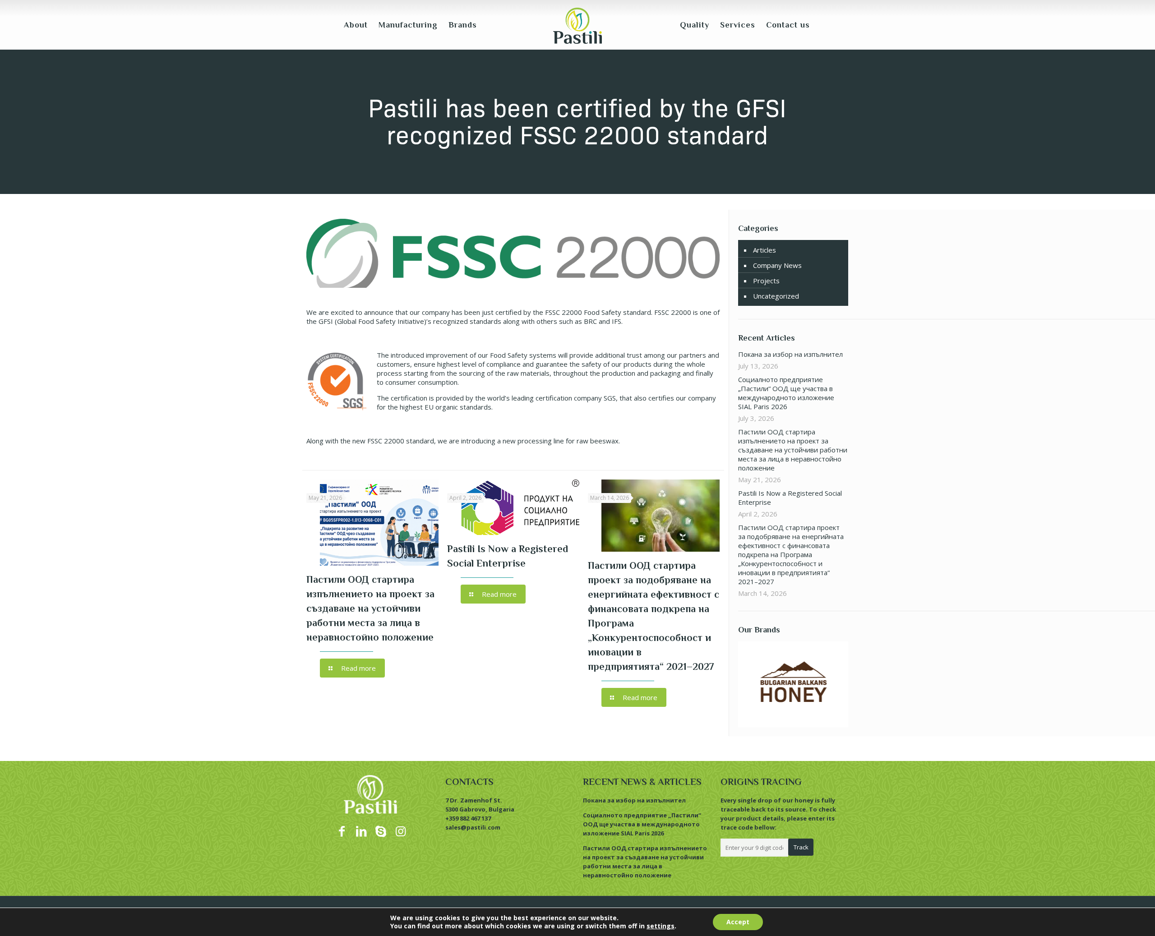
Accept (737, 922)
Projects (766, 280)
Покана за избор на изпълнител (790, 354)
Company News (777, 265)
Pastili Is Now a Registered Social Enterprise (790, 498)
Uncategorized (776, 295)
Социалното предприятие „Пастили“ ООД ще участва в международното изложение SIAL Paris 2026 (786, 393)
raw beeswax (598, 440)
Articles (764, 249)
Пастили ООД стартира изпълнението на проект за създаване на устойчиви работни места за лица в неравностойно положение (370, 608)
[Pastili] (577, 25)
